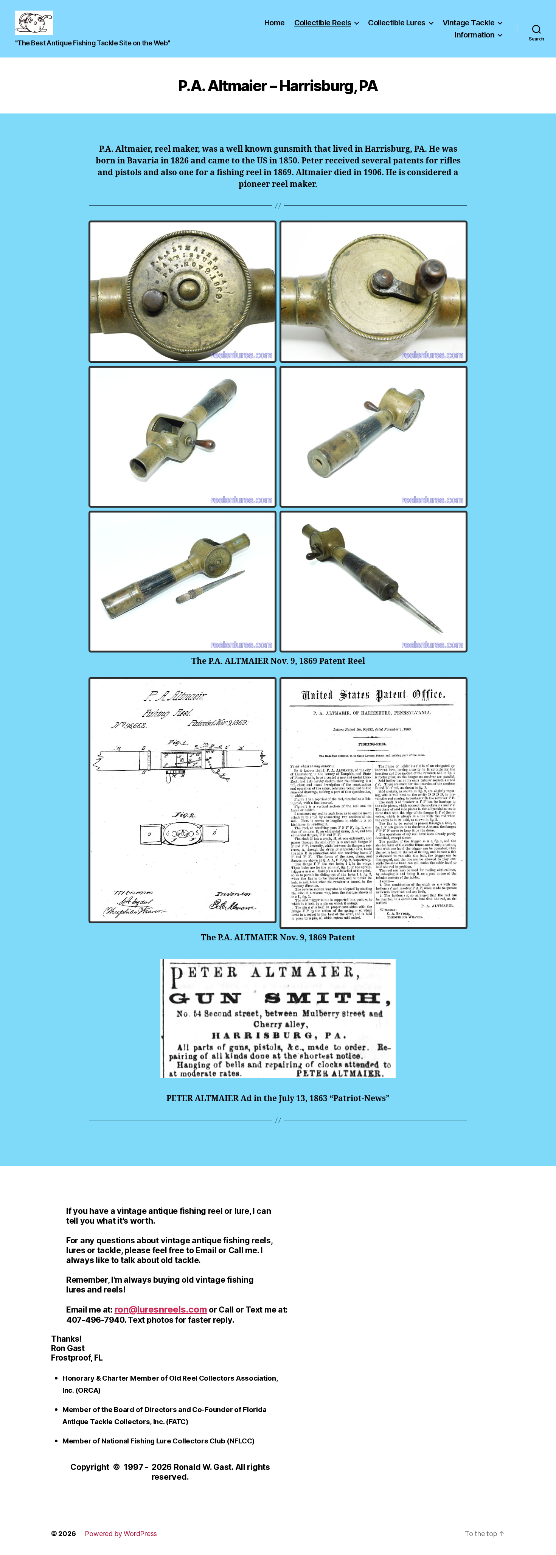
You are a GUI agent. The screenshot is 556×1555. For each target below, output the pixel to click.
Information (474, 34)
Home (274, 22)
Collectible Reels (322, 22)
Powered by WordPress (121, 1534)
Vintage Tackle (468, 22)
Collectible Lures (397, 22)
